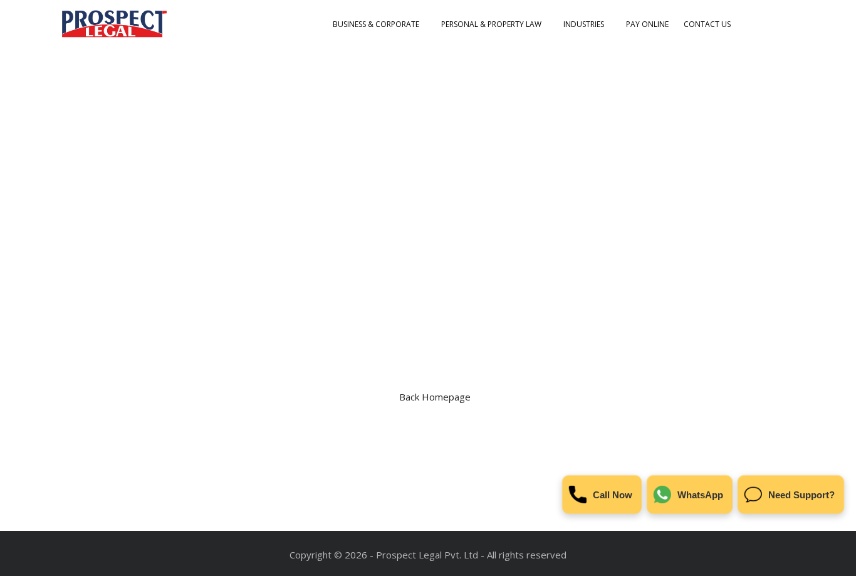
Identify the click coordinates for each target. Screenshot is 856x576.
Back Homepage (435, 396)
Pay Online (647, 24)
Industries (583, 24)
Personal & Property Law (491, 24)
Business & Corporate (376, 24)
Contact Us (707, 24)
